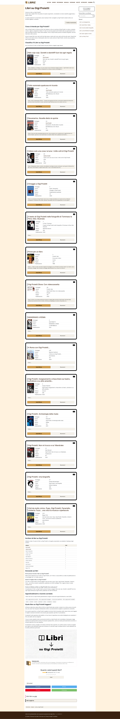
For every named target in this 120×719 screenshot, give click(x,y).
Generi (54, 2)
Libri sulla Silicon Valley (84, 25)
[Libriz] (30, 2)
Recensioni (60, 2)
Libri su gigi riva (30, 700)
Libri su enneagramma (84, 22)
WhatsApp (65, 690)
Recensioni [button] (62, 73)
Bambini (90, 2)
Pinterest (38, 690)
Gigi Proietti (46, 57)
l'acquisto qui (28, 584)
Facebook (38, 686)
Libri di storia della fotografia (86, 27)
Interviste (84, 2)
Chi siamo (27, 716)
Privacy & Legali (49, 716)
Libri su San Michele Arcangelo (86, 30)
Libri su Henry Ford (83, 36)
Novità (78, 2)
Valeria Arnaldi (47, 155)
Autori (49, 2)
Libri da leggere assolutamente (86, 9)
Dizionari (72, 2)
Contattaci (55, 716)
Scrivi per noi (42, 716)
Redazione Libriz (35, 661)
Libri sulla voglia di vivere (85, 33)
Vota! (51, 677)
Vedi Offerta (39, 73)
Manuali (66, 2)
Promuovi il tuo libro (34, 716)
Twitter (64, 686)
